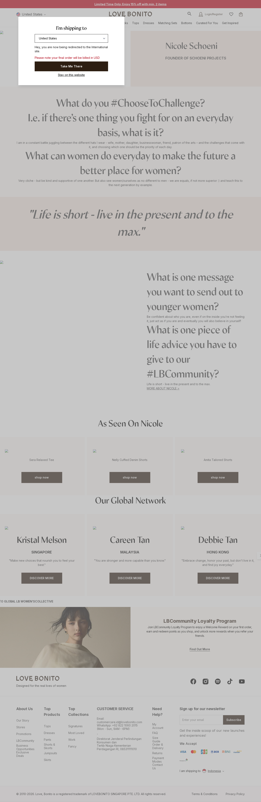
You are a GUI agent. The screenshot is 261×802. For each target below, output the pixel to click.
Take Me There (71, 66)
